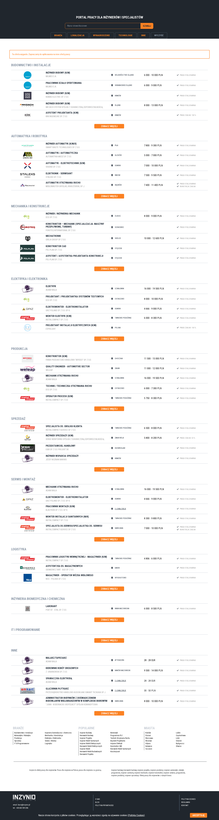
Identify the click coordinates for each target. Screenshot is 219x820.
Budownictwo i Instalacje (23, 733)
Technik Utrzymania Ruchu (120, 738)
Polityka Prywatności (104, 805)
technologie (125, 35)
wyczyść (159, 35)
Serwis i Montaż (50, 741)
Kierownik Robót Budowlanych (91, 752)
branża (58, 35)
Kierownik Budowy (86, 735)
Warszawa (149, 738)
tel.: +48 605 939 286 (20, 808)
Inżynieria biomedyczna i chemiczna (58, 733)
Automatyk (114, 733)
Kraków (148, 733)
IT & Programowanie (21, 743)
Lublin (178, 733)
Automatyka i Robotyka (22, 735)
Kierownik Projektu (86, 754)
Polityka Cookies (188, 799)
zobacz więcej (109, 126)
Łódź (178, 738)
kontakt (184, 805)
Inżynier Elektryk (116, 743)
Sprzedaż (17, 741)
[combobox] (103, 26)
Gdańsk (179, 741)
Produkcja (18, 738)
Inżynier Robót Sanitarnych (89, 741)
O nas (97, 799)
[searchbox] (101, 25)
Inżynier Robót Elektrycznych (90, 743)
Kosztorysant (115, 752)
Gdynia (147, 743)
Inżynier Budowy (86, 733)
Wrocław (148, 741)
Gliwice (178, 746)
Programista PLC (116, 735)
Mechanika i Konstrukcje (54, 735)
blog (97, 802)
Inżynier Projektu (86, 738)
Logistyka (48, 743)
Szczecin (148, 749)
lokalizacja (77, 35)
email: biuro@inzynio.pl (21, 805)
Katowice (148, 746)
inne (143, 35)
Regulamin (185, 802)
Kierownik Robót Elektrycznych (91, 746)
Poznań (148, 735)
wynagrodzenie (101, 35)
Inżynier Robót (85, 749)
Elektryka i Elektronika (53, 738)
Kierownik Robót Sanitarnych (120, 749)
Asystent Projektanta (117, 741)
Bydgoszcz (180, 743)
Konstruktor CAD (116, 746)
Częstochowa (181, 735)
